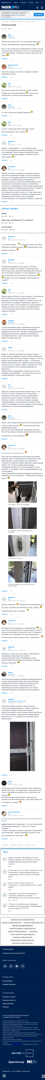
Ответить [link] (5, 58)
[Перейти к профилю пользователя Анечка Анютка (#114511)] (4, 66)
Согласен (39, 15)
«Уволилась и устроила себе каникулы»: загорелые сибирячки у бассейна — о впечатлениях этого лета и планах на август (24, 896)
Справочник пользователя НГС (14, 953)
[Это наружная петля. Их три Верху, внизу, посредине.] (22, 518)
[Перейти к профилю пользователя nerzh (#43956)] (4, 783)
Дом (37, 2)
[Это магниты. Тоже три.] (22, 545)
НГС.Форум (5, 21)
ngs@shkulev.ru (27, 1039)
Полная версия (8, 949)
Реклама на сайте (9, 997)
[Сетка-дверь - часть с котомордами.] (22, 492)
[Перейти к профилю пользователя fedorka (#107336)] (4, 674)
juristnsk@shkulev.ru (14, 1043)
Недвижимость (6, 2)
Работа (16, 2)
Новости (23, 2)
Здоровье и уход (30, 21)
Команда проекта (9, 1000)
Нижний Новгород (9, 984)
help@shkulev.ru (17, 1044)
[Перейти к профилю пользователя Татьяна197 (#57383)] (4, 168)
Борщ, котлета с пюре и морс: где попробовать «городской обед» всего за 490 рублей (24, 885)
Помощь (6, 1007)
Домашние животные (16, 21)
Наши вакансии (8, 1003)
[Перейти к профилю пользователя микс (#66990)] (4, 36)
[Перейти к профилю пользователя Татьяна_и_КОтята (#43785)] (4, 813)
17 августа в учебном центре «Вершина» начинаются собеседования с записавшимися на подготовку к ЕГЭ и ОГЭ (25, 906)
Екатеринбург (7, 981)
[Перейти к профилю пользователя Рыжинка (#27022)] (4, 322)
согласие (18, 15)
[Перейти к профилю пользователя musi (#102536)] (4, 85)
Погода (31, 2)
